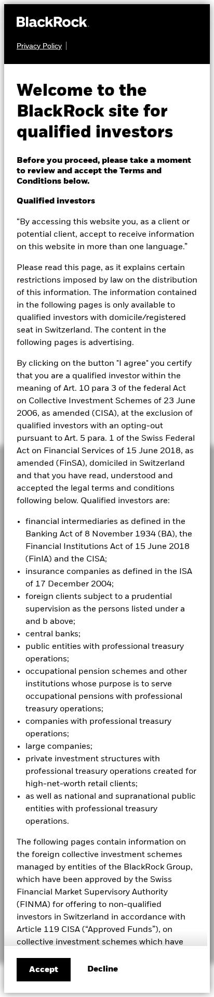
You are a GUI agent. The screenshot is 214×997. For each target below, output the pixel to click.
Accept (43, 970)
